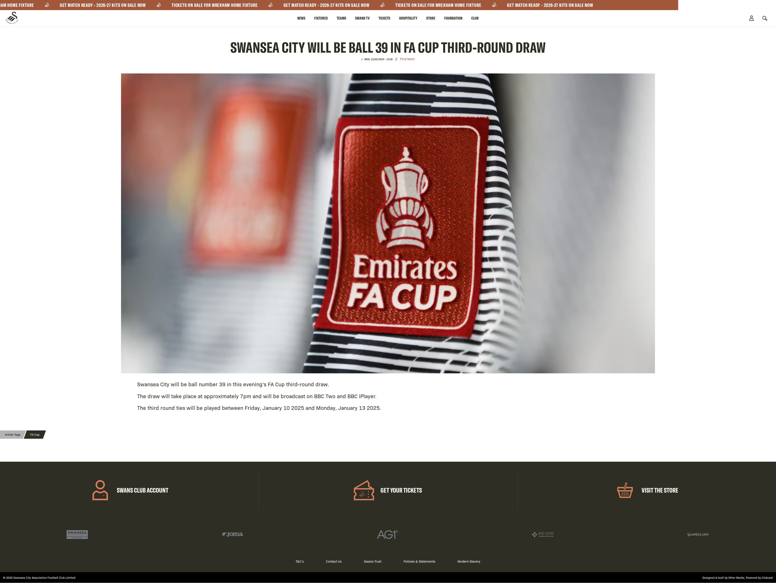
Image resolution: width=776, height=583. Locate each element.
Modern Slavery (469, 561)
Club (475, 18)
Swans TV (362, 18)
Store (430, 18)
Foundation (453, 18)
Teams (341, 18)
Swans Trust (372, 561)
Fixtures (321, 18)
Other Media (736, 577)
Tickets (384, 18)
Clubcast (767, 577)
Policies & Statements (419, 561)
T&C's (300, 561)
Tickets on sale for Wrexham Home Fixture (191, 5)
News (301, 18)
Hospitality (408, 18)
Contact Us (334, 561)
